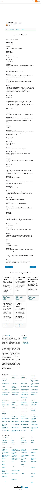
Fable (32, 438)
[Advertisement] (20, 11)
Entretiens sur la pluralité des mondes (5, 470)
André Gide (4, 396)
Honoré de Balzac (34, 416)
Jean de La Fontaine (25, 421)
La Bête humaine (15, 475)
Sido (22, 478)
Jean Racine (33, 406)
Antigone (32, 455)
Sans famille (23, 461)
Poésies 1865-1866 (15, 463)
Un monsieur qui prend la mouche (33, 279)
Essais (22, 469)
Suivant (32, 267)
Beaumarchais (24, 379)
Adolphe (3, 458)
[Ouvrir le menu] (39, 1)
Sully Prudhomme (5, 406)
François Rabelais (24, 406)
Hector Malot (23, 400)
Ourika (32, 463)
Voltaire (3, 416)
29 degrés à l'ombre (7, 278)
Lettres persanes (34, 449)
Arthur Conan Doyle (6, 392)
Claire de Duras (15, 418)
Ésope (32, 430)
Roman (3, 444)
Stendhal (13, 412)
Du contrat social (34, 469)
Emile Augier (33, 376)
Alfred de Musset (24, 424)
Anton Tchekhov (24, 412)
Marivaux (32, 400)
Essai (22, 438)
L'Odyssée (33, 473)
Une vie (13, 481)
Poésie (13, 442)
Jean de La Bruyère (15, 421)
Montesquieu (24, 402)
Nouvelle (32, 440)
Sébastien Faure (24, 392)
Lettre (13, 440)
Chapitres (12, 29)
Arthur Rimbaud (15, 409)
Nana (22, 475)
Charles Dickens (15, 391)
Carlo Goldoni (14, 396)
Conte (32, 437)
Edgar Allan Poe (24, 404)
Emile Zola (23, 416)
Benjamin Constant (34, 386)
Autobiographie (5, 437)
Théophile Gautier (24, 394)
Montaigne (14, 402)
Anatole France (15, 394)
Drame (13, 438)
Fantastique (4, 440)
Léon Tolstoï (33, 412)
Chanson (13, 437)
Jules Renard (4, 409)
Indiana (3, 478)
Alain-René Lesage (15, 400)
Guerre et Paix (34, 461)
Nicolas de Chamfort (6, 418)
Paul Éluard (23, 430)
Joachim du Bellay (5, 430)
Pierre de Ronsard (15, 427)
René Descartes (5, 391)
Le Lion (3, 461)
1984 (12, 461)
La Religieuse (33, 452)
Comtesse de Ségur (25, 386)
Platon (13, 404)
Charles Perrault (5, 404)
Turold (3, 415)
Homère (32, 396)
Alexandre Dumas (15, 392)
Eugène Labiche (34, 399)
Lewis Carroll (14, 383)
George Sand (33, 394)
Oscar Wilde (14, 416)
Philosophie (4, 442)
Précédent (9, 267)
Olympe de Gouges (25, 418)
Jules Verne (33, 415)
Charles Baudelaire (15, 379)
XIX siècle (4, 298)
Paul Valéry (23, 415)
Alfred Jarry (23, 399)
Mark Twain (14, 415)
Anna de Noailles (34, 424)
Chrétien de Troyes (25, 427)
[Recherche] (33, 1)
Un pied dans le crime (20, 278)
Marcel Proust (33, 404)
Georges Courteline (25, 389)
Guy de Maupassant (16, 424)
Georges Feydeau (34, 392)
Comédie (20, 22)
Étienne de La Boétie (6, 421)
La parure (33, 478)
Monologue (23, 440)
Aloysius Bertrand (5, 383)
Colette (3, 386)
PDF (18, 29)
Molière (3, 402)
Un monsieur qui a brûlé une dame (7, 304)
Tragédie (23, 444)
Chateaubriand (24, 383)
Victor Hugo (4, 399)
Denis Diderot (24, 391)
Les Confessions (5, 473)
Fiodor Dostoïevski (34, 391)
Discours (3, 438)
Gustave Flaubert (5, 394)
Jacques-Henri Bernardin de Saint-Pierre (35, 380)
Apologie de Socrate (25, 466)
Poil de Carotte (24, 452)
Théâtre (16, 22)
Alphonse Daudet (34, 389)
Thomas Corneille (15, 389)
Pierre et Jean (4, 481)
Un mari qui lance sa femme (20, 304)
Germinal (23, 481)
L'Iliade (22, 473)
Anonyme (4, 376)
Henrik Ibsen (14, 399)
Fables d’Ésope (14, 473)
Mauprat (13, 466)
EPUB (23, 29)
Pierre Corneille (5, 389)
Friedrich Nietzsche (34, 402)
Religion (32, 442)
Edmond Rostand (24, 409)
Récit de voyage (24, 442)
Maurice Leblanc (5, 400)
